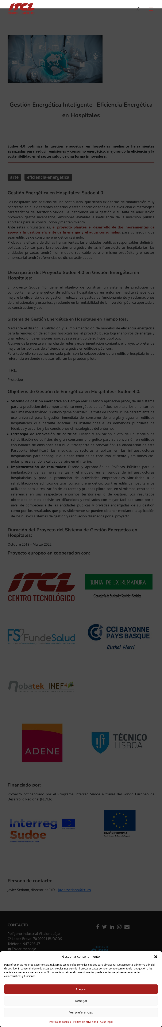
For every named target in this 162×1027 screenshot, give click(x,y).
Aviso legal (106, 1022)
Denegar (81, 1001)
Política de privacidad (85, 1022)
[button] (156, 956)
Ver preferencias (81, 1012)
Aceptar (81, 989)
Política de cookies (60, 1022)
